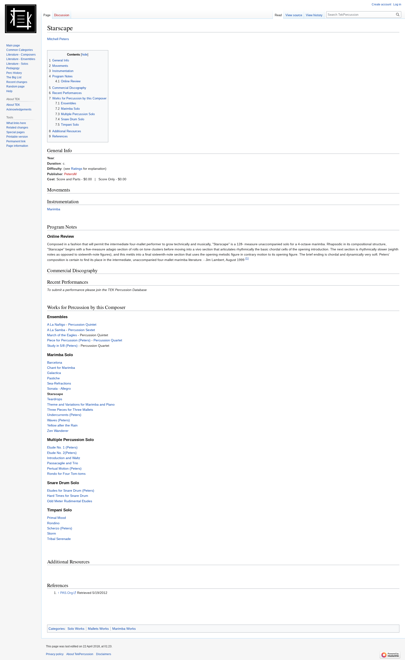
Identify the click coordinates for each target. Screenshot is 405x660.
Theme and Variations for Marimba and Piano (81, 404)
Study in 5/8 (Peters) (62, 345)
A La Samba (56, 330)
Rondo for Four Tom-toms (66, 473)
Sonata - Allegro (59, 388)
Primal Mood (56, 518)
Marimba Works (124, 628)
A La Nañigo (56, 324)
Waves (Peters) (58, 420)
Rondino (53, 523)
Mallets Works (98, 628)
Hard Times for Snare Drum (67, 496)
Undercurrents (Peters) (64, 415)
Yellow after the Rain (62, 425)
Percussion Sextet (81, 330)
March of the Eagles (62, 335)
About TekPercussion (79, 654)
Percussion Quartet (108, 340)
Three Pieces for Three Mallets (70, 409)
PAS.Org (66, 593)
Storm (51, 533)
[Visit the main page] (20, 19)
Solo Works (76, 628)
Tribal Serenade (59, 539)
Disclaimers (103, 654)
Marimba (53, 209)
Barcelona (54, 362)
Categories (57, 628)
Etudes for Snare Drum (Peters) (70, 490)
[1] (246, 258)
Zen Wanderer (57, 431)
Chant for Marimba (61, 368)
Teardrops (54, 399)
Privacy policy (55, 654)
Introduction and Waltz (63, 458)
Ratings (76, 168)
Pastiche (53, 378)
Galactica (54, 373)
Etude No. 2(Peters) (62, 453)
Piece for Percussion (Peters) (68, 340)
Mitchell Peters (58, 39)
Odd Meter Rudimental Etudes (69, 501)
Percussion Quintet (82, 324)
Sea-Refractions (59, 383)
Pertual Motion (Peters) (64, 468)
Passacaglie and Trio (62, 463)
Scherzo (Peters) (59, 528)
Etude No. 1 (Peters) (62, 447)
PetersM (70, 174)
